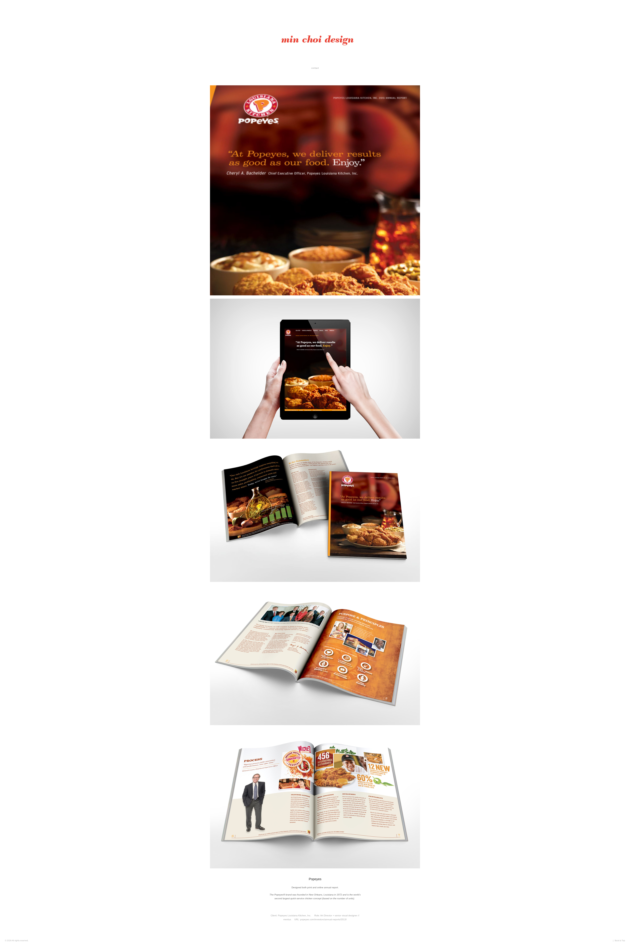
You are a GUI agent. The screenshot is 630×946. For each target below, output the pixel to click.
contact (315, 68)
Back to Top (620, 940)
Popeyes (315, 879)
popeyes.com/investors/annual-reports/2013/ (323, 919)
